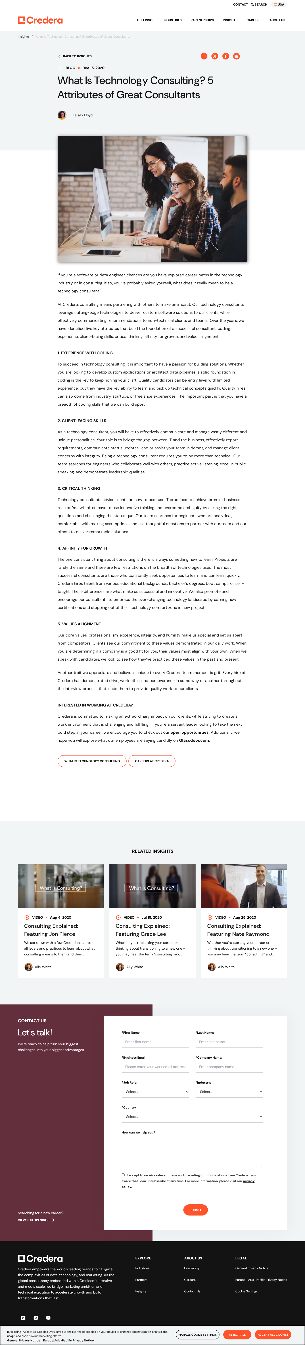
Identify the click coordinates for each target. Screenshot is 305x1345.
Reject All (237, 1334)
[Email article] (236, 56)
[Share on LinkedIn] (204, 56)
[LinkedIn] (23, 1317)
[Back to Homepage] (40, 20)
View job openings (34, 1220)
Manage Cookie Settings (197, 1334)
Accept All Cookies (273, 1334)
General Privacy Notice (251, 1268)
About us (277, 20)
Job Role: (129, 1082)
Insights (230, 20)
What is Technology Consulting (92, 761)
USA (281, 4)
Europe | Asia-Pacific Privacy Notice (261, 1280)
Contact (240, 4)
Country (129, 1107)
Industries (172, 20)
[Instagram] (35, 1317)
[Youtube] (48, 1317)
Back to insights (77, 56)
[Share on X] (214, 56)
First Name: (131, 1033)
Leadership (192, 1268)
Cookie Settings (246, 1291)
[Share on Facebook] (225, 56)
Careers (254, 20)
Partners (141, 1280)
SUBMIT (196, 1210)
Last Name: (205, 1033)
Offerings (146, 20)
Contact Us (192, 1291)
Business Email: (134, 1057)
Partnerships (202, 20)
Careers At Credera (152, 761)
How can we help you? (138, 1132)
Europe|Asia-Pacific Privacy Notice (68, 1340)
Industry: (203, 1082)
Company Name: (209, 1057)
